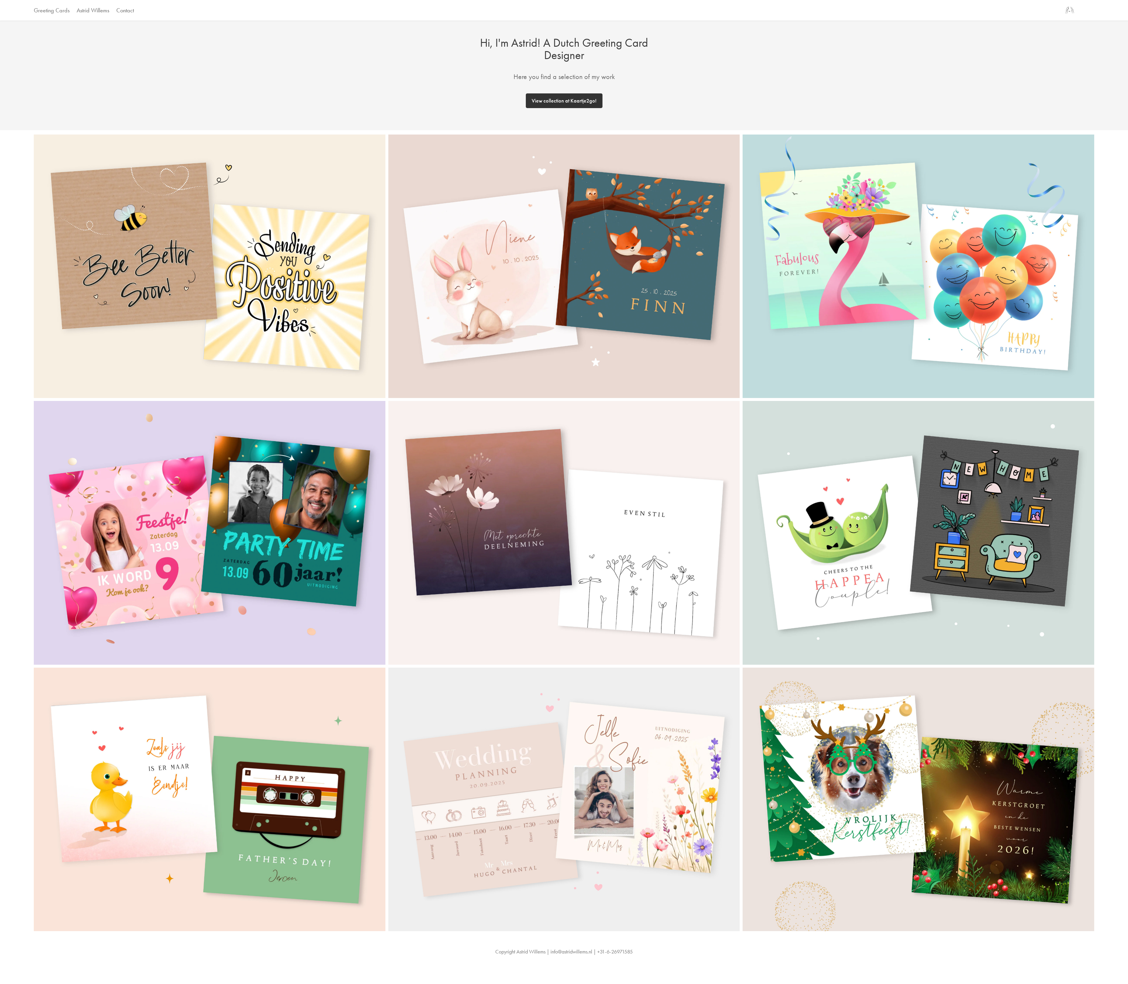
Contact (125, 10)
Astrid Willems (93, 10)
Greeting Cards (52, 10)
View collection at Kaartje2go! (564, 101)
